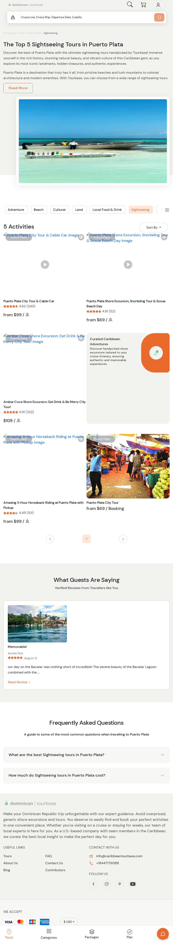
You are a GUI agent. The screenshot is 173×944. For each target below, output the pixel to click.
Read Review (18, 682)
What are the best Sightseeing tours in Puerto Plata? (56, 754)
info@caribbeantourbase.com (118, 856)
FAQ (48, 856)
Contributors (55, 870)
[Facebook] (93, 884)
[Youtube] (132, 884)
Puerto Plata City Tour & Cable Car (28, 301)
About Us (10, 863)
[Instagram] (106, 884)
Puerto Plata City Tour (102, 502)
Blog (6, 870)
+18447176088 (107, 863)
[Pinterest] (119, 884)
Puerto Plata (34, 33)
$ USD (68, 922)
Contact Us (54, 863)
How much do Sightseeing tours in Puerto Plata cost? (57, 775)
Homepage (9, 33)
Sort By (152, 227)
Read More (18, 88)
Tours (22, 33)
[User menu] (159, 5)
